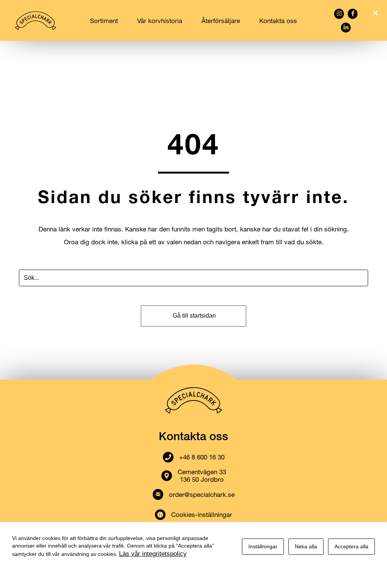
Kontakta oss (278, 21)
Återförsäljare (220, 21)
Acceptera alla (351, 546)
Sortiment (104, 21)
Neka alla (306, 546)
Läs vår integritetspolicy (153, 553)
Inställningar (262, 546)
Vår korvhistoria (159, 21)
